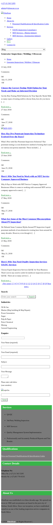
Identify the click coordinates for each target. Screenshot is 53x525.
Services (10, 27)
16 (39, 283)
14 (34, 283)
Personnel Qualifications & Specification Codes (30, 24)
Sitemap (36, 522)
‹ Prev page (6, 283)
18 (44, 283)
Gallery (9, 39)
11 (27, 283)
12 (29, 283)
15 (36, 283)
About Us (10, 21)
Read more (6, 107)
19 (46, 283)
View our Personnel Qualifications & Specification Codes (23, 456)
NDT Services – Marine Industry (24, 33)
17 (41, 283)
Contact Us (11, 45)
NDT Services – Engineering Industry (26, 36)
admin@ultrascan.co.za (10, 8)
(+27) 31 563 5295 (8, 3)
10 (24, 283)
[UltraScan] (6, 13)
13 (32, 283)
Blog (9, 42)
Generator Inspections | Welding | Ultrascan (23, 62)
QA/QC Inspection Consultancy (24, 30)
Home (9, 18)
